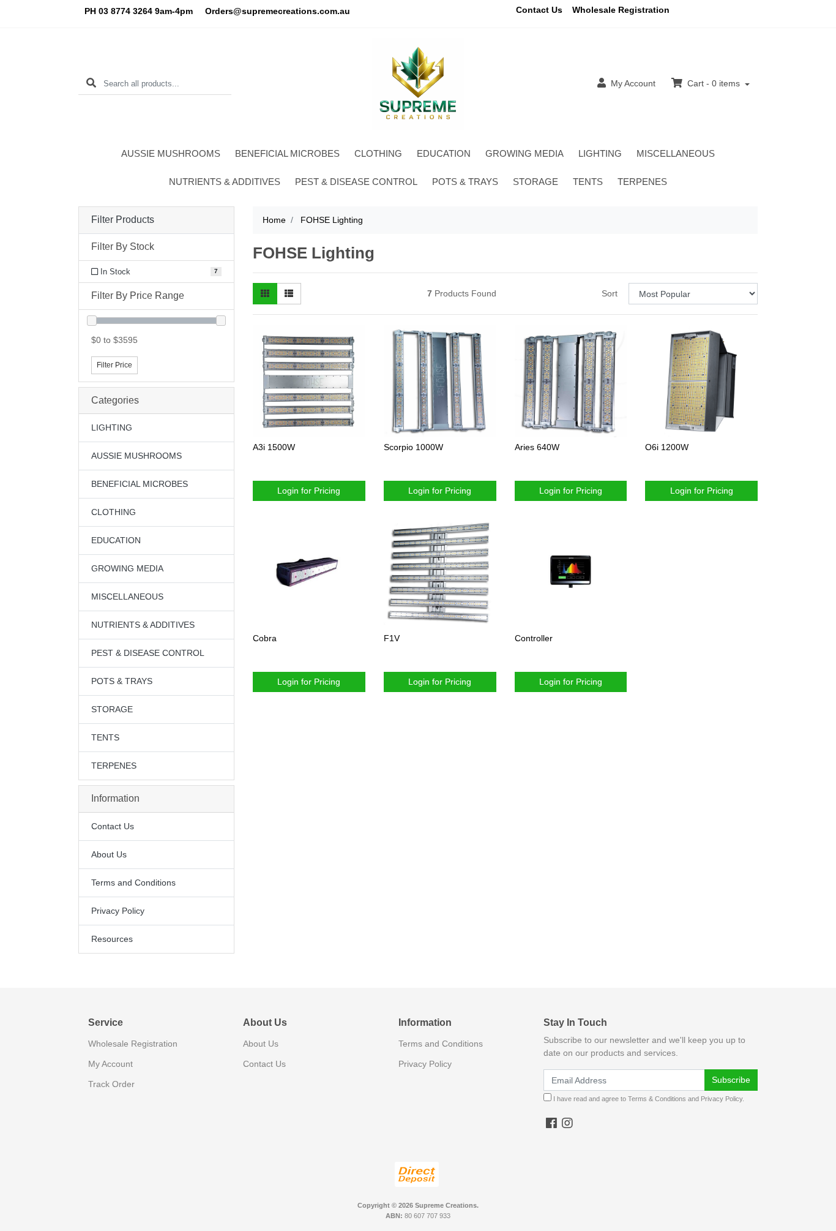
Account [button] (633, 83)
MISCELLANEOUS (675, 153)
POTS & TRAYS (465, 181)
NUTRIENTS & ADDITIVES (224, 181)
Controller (534, 638)
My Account (110, 1064)
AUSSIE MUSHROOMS (170, 153)
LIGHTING (600, 153)
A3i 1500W (274, 447)
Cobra (265, 638)
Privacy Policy (117, 911)
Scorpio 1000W (413, 447)
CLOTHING (378, 153)
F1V (392, 638)
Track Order (111, 1084)
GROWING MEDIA (524, 153)
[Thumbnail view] (265, 293)
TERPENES (642, 181)
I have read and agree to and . (647, 1098)
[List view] (289, 293)
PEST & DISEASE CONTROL (356, 181)
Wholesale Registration (621, 10)
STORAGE (535, 181)
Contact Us (539, 10)
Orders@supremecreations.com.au (277, 11)
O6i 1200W (667, 447)
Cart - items (713, 83)
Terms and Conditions (133, 882)
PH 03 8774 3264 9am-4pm (138, 11)
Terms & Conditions (657, 1098)
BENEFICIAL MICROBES (287, 153)
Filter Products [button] (122, 219)
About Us (109, 854)
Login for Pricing (308, 490)
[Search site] (91, 83)
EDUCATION (444, 153)
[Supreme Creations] (418, 83)
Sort (610, 293)
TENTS (588, 181)
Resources (112, 939)
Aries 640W (537, 447)
